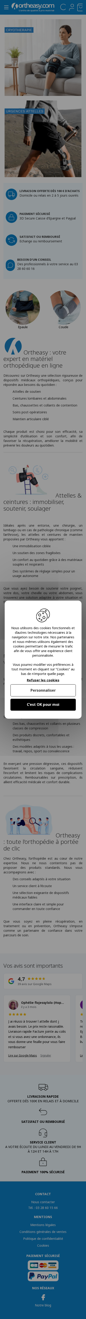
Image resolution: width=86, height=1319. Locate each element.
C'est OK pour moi (43, 704)
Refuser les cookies (43, 680)
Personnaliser (43, 690)
